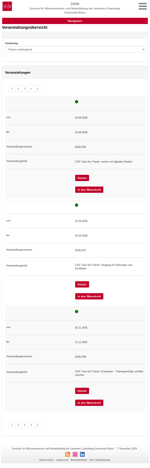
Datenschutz (46, 459)
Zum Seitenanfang (99, 459)
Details (82, 178)
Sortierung (11, 43)
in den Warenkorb (89, 189)
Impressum (62, 459)
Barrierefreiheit (79, 459)
